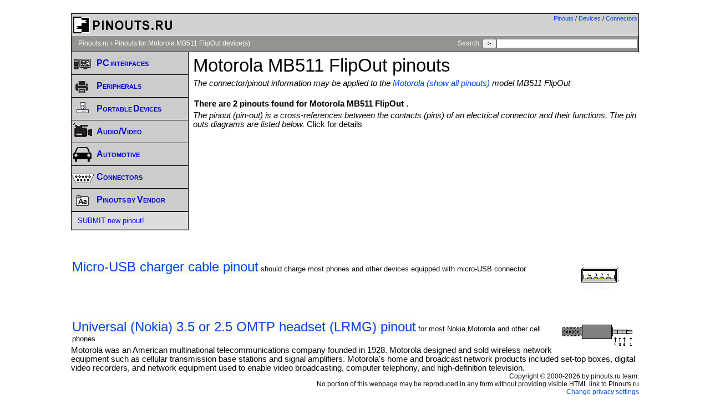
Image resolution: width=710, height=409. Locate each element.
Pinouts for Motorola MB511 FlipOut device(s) (182, 43)
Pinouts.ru (93, 43)
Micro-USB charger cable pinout (165, 266)
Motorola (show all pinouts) (441, 83)
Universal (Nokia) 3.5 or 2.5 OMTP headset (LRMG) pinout (244, 326)
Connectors (621, 18)
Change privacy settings (602, 392)
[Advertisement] (416, 159)
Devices (590, 18)
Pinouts (564, 18)
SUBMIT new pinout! (111, 220)
